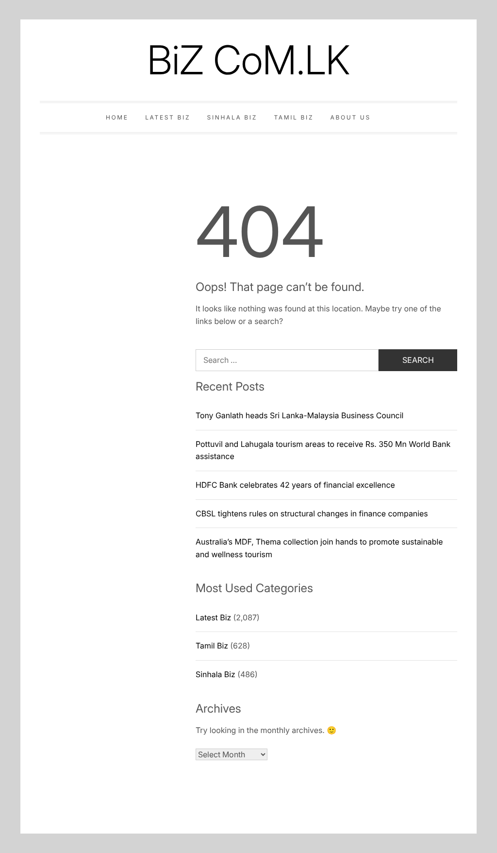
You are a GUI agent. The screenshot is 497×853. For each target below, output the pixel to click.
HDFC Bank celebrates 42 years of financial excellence (295, 485)
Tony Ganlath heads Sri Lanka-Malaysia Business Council (299, 415)
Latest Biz (167, 117)
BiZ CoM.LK (248, 60)
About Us (351, 117)
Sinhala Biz (232, 117)
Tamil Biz (294, 117)
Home (117, 117)
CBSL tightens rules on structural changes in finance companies (312, 513)
